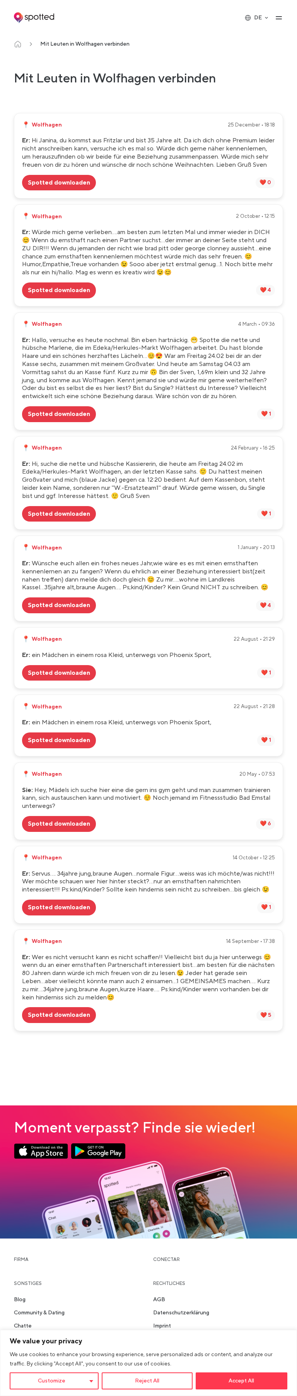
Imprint (162, 1325)
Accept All (241, 1380)
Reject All (147, 1380)
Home (18, 44)
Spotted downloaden (59, 182)
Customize (51, 1380)
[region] (148, 1363)
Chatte (23, 1325)
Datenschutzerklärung (181, 1312)
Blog (20, 1299)
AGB (159, 1299)
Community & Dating (39, 1312)
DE (258, 17)
